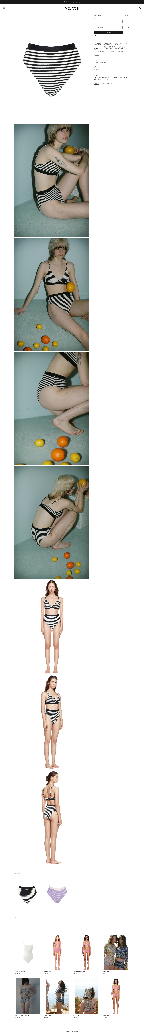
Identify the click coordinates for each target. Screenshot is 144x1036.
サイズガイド (126, 27)
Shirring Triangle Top (79, 971)
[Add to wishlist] (96, 36)
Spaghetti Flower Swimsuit (22, 1015)
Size (95, 25)
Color (95, 18)
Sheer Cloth (106, 971)
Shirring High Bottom (50, 971)
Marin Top (96, 55)
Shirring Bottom (107, 1015)
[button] (4, 8)
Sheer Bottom (48, 1015)
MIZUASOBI (74, 1031)
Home (96, 84)
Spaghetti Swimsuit (20, 971)
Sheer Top (76, 1015)
